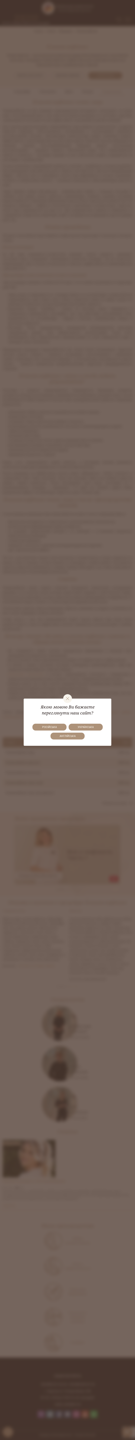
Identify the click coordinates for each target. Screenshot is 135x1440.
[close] (67, 698)
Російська (49, 727)
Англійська (68, 736)
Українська (86, 727)
